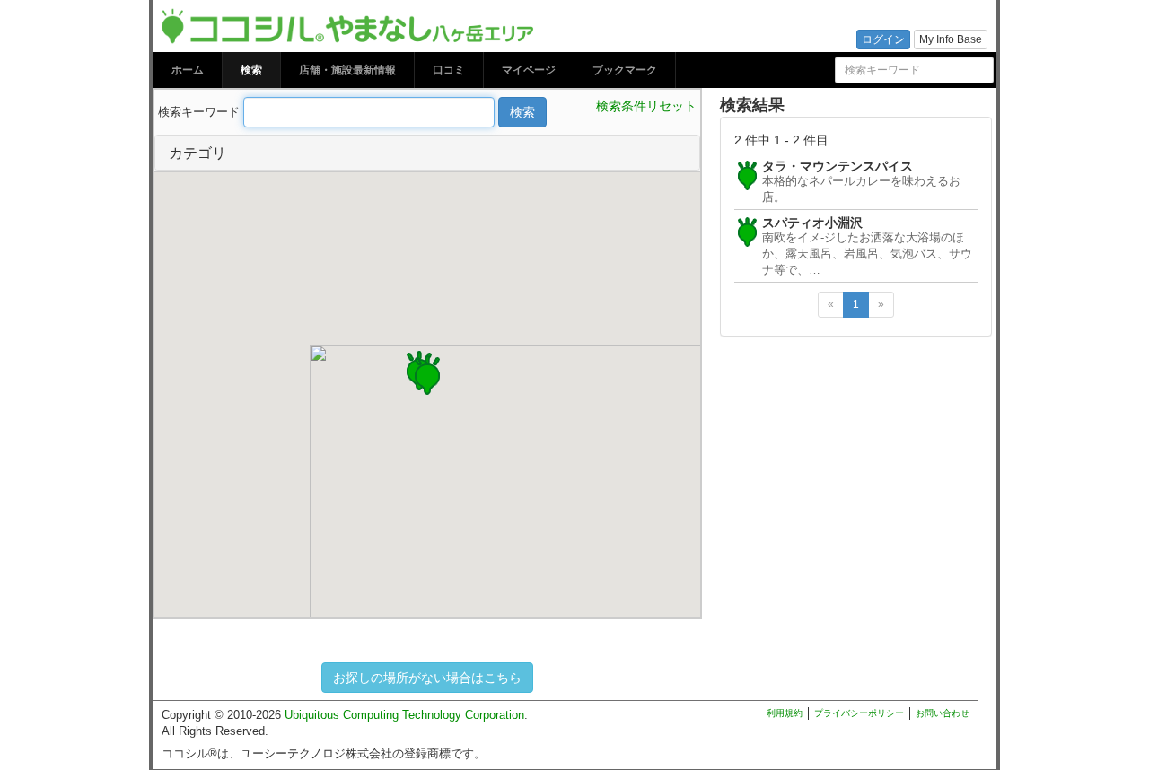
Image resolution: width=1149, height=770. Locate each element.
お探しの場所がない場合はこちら (427, 677)
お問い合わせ (942, 713)
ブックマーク (624, 70)
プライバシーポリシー (859, 713)
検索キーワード (199, 111)
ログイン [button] (883, 39)
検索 (251, 70)
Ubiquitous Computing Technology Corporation (404, 715)
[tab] (427, 153)
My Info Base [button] (950, 39)
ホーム (187, 70)
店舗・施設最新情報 (347, 70)
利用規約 (785, 713)
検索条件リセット (646, 106)
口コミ (449, 70)
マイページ (529, 70)
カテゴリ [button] (197, 152)
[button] (427, 373)
